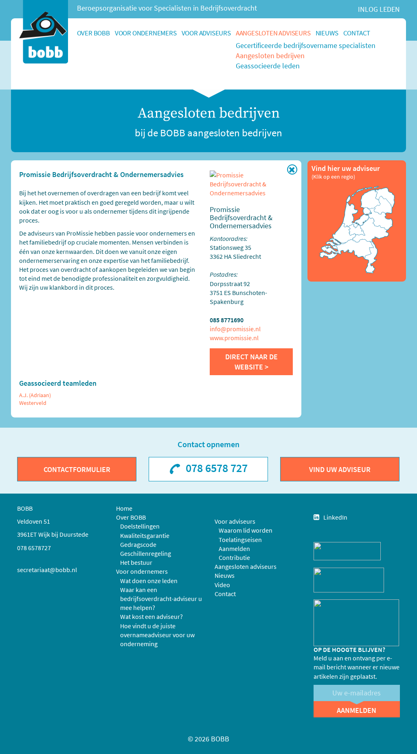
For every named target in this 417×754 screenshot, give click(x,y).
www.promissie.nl (234, 338)
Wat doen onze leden (149, 581)
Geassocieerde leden (268, 65)
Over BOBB (93, 32)
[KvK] (347, 550)
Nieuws (327, 32)
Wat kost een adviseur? (151, 616)
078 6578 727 (217, 468)
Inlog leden (379, 9)
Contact (357, 32)
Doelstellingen (140, 526)
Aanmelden (234, 548)
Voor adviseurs (206, 32)
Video (222, 585)
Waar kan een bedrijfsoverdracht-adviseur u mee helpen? (161, 599)
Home (124, 508)
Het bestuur (136, 562)
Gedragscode (138, 544)
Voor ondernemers (146, 32)
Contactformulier (77, 469)
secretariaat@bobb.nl (47, 570)
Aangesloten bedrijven (270, 55)
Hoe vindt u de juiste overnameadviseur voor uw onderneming (157, 635)
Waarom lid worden (245, 530)
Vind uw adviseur (340, 469)
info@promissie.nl (235, 329)
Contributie (234, 557)
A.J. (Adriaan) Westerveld (35, 399)
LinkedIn (335, 517)
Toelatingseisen (240, 539)
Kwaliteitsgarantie (144, 535)
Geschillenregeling (145, 553)
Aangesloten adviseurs (273, 32)
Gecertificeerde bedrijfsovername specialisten (305, 45)
